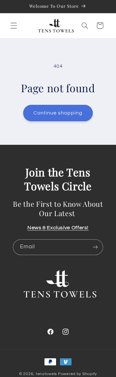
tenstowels (46, 374)
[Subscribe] (95, 247)
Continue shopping (58, 112)
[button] (13, 25)
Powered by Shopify (77, 374)
